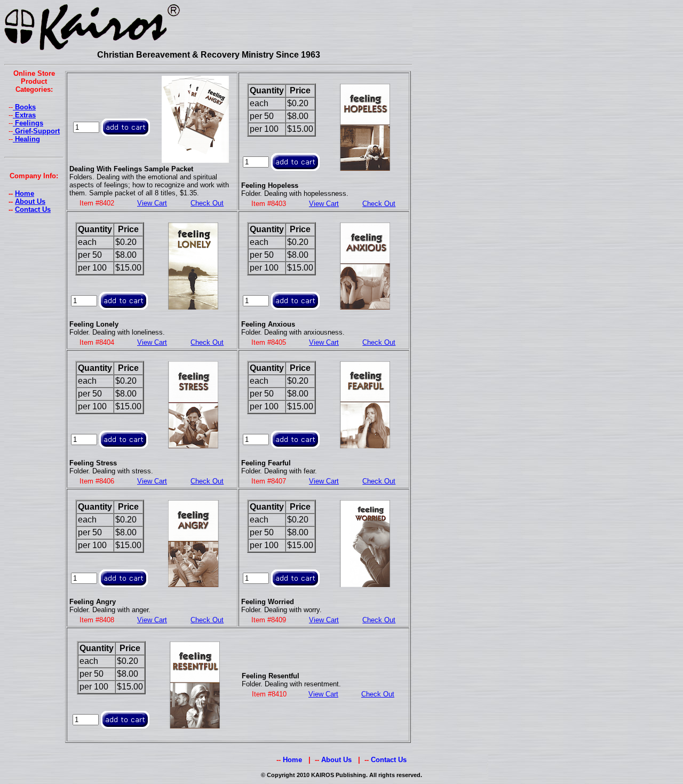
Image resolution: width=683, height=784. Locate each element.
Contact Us (33, 209)
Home (24, 193)
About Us (30, 201)
